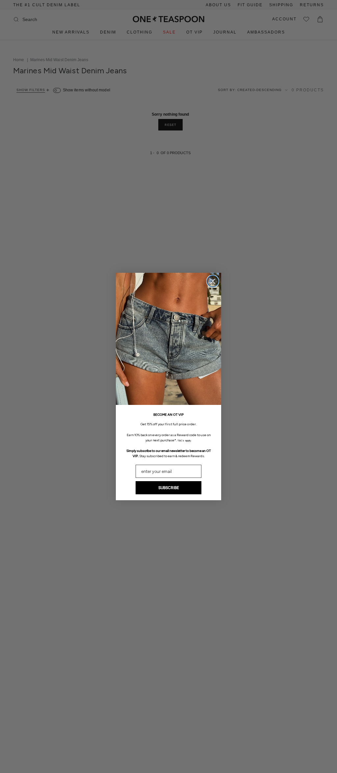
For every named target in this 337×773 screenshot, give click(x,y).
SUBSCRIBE (168, 487)
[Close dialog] (213, 281)
